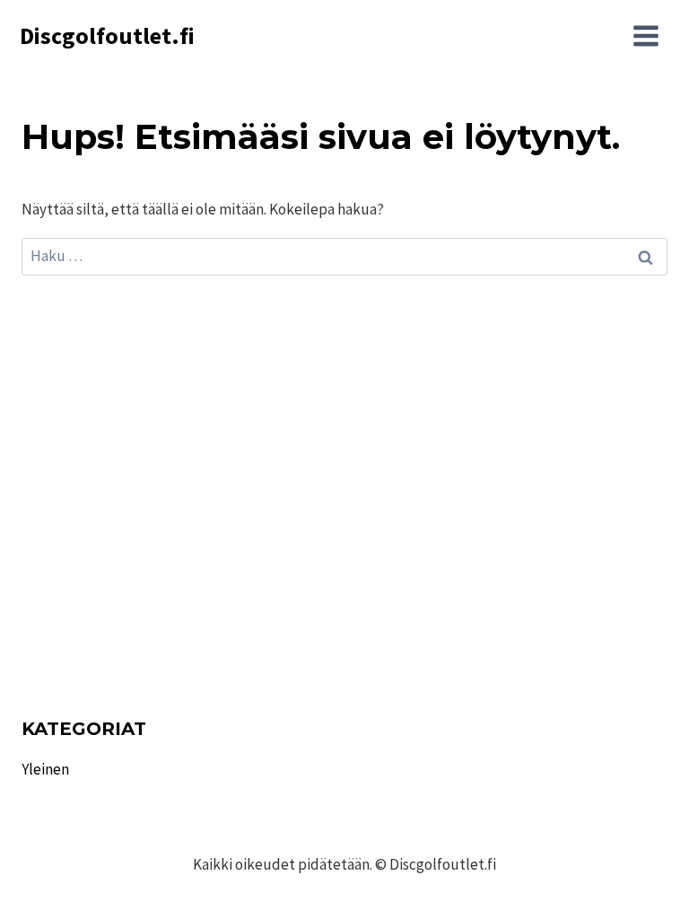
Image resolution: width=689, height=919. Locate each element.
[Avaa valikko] (646, 36)
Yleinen (45, 769)
